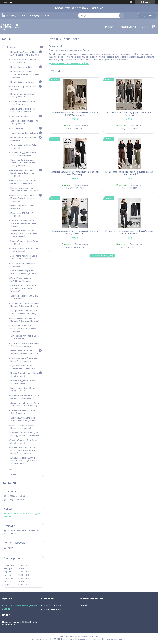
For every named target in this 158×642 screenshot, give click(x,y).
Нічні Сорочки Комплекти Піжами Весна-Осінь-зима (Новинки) (22, 198)
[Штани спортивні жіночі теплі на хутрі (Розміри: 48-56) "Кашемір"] (75, 153)
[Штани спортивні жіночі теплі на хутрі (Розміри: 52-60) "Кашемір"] (129, 153)
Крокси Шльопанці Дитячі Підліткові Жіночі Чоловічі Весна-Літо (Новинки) (22, 450)
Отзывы (11, 474)
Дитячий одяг (17, 128)
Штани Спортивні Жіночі (22, 67)
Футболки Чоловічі (19, 116)
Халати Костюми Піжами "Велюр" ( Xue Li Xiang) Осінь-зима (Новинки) (24, 233)
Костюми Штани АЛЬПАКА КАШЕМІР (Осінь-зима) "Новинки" (23, 288)
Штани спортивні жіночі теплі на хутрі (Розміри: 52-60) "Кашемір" (129, 173)
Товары (11, 47)
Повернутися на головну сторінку (70, 63)
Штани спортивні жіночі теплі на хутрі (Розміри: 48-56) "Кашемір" (75, 173)
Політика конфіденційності (114, 639)
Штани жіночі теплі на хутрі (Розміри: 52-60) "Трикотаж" (129, 113)
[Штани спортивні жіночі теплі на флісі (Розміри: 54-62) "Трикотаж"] (75, 213)
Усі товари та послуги (100, 256)
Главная (109, 27)
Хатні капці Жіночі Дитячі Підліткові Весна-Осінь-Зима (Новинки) (23, 328)
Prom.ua (94, 636)
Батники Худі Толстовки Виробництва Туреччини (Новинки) (22, 173)
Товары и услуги (127, 27)
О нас (145, 27)
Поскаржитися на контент (88, 639)
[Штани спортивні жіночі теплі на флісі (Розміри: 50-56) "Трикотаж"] (129, 213)
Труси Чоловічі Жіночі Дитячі (24, 133)
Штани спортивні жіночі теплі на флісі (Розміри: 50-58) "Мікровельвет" (75, 113)
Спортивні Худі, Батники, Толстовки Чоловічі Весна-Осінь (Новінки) (23, 163)
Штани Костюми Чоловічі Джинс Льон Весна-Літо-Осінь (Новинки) (24, 74)
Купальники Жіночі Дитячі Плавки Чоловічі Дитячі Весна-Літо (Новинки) (24, 460)
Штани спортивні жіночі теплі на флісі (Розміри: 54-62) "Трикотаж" (75, 232)
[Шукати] (121, 15)
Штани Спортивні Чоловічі (22, 82)
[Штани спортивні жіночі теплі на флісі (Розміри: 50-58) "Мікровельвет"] (75, 94)
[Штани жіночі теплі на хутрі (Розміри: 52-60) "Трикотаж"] (129, 94)
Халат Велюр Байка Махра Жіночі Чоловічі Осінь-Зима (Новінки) (23, 223)
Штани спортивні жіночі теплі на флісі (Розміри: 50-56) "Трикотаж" (129, 232)
